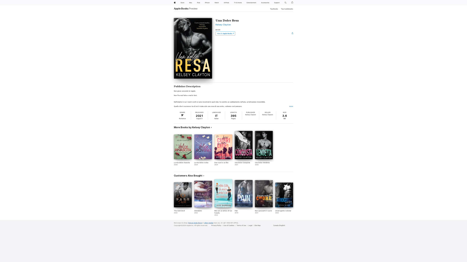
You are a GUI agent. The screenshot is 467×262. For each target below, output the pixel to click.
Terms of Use (241, 225)
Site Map (257, 225)
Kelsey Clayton (223, 24)
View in (224, 33)
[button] (285, 2)
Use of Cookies (228, 225)
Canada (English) (279, 225)
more (291, 106)
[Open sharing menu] (292, 33)
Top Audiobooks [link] (287, 9)
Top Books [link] (274, 9)
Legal (250, 225)
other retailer (208, 223)
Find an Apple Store (195, 223)
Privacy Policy (216, 225)
